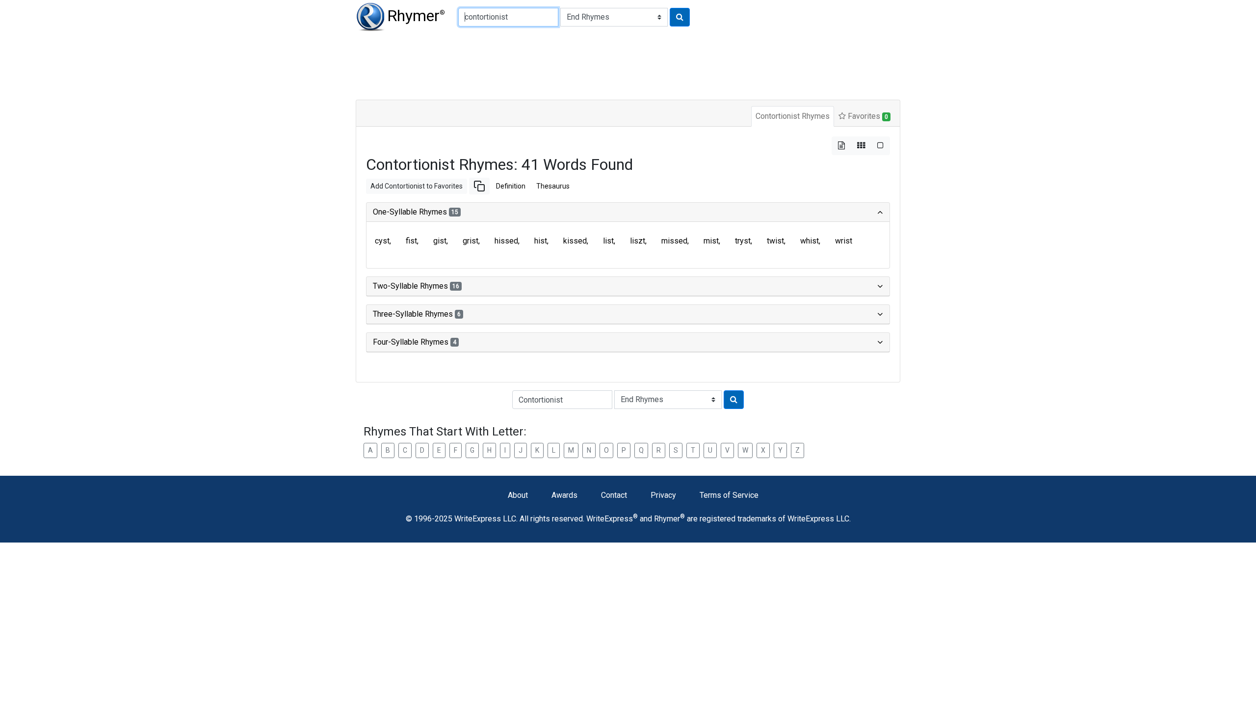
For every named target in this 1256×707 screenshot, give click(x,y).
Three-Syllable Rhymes (417, 314)
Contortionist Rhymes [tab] (793, 116)
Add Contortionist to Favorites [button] (416, 186)
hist (540, 240)
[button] (479, 186)
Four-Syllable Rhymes (414, 342)
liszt (637, 240)
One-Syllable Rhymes (415, 212)
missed (674, 240)
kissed (575, 240)
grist (470, 240)
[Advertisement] (594, 64)
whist (809, 240)
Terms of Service (729, 495)
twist (775, 240)
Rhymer (416, 15)
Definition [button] (510, 186)
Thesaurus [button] (553, 186)
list (608, 240)
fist (411, 240)
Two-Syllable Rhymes (416, 286)
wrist (843, 240)
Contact (614, 495)
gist (439, 240)
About (518, 495)
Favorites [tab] (867, 116)
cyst (382, 240)
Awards (564, 495)
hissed (506, 240)
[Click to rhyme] (680, 17)
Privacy (663, 495)
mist (711, 240)
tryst (743, 240)
